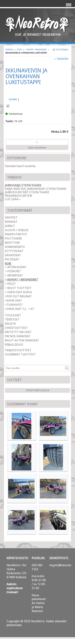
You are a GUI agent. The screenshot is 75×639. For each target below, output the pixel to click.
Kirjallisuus (14, 344)
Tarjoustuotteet (18, 350)
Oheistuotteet (16, 328)
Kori (19, 49)
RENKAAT (11, 221)
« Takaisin (61, 58)
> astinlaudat (15, 267)
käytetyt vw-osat (18, 332)
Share (13, 99)
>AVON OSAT (13, 300)
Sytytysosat (14, 251)
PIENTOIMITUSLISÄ (37, 390)
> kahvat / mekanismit (36, 49)
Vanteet (11, 217)
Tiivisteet (12, 319)
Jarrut (10, 226)
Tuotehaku (61, 49)
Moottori (12, 242)
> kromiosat (14, 275)
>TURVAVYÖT (14, 304)
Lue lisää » (13, 199)
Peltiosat (12, 259)
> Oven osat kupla (18, 292)
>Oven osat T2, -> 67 (19, 309)
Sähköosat (13, 255)
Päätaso (9, 49)
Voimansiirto (15, 247)
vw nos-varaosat (17, 336)
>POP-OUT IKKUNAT (18, 296)
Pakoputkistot (16, 234)
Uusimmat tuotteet (20, 354)
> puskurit (13, 271)
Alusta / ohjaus (16, 230)
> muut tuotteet (18, 288)
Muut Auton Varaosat (22, 340)
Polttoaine (13, 238)
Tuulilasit (13, 315)
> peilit (10, 284)
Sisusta (10, 323)
